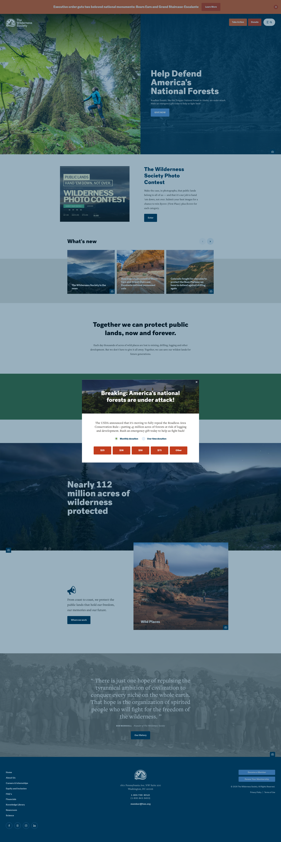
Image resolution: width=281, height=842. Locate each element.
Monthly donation (129, 438)
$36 (121, 450)
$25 (102, 450)
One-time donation (156, 438)
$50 (140, 450)
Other (179, 450)
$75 (159, 450)
